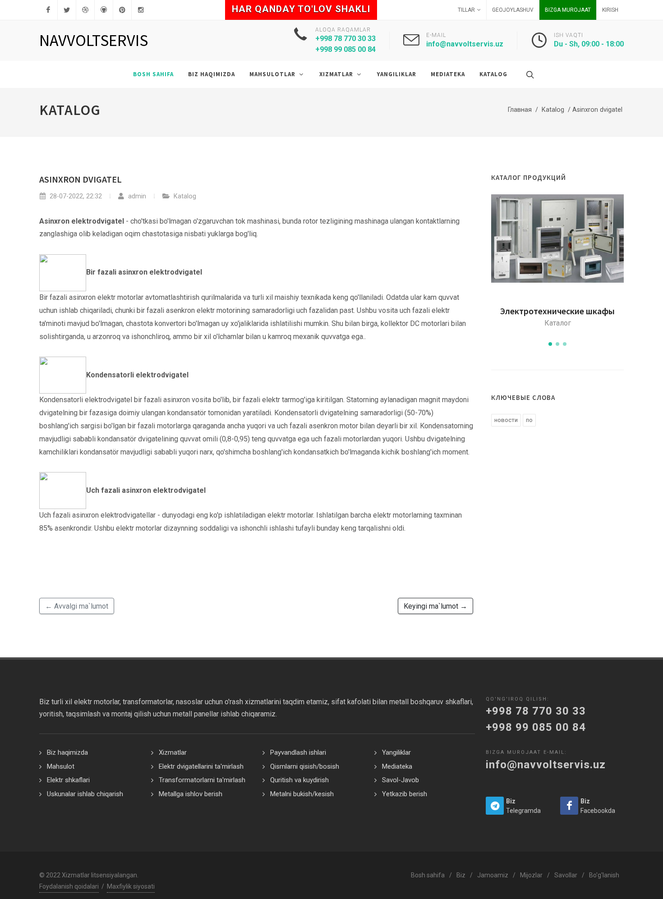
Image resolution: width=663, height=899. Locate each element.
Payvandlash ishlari (298, 752)
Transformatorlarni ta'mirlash (202, 780)
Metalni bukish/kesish (302, 794)
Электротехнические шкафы (557, 310)
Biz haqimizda (67, 752)
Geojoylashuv (513, 10)
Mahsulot (60, 766)
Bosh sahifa (428, 875)
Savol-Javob (400, 780)
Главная (520, 110)
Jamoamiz (492, 875)
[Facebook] (48, 10)
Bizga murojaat (568, 10)
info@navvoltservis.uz (464, 44)
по (529, 420)
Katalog (553, 110)
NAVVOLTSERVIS (93, 40)
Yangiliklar (396, 752)
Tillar (466, 10)
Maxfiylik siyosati (131, 886)
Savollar (565, 875)
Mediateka (397, 766)
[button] (550, 344)
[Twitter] (67, 10)
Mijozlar (531, 875)
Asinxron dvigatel (80, 179)
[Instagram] (141, 10)
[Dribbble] (85, 10)
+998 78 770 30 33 (536, 711)
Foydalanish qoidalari (69, 886)
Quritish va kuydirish (299, 780)
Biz (460, 875)
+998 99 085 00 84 (536, 727)
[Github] (104, 10)
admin (136, 196)
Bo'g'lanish (604, 875)
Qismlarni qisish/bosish (304, 766)
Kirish (610, 10)
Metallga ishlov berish (190, 794)
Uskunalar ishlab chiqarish (85, 794)
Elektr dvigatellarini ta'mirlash (201, 766)
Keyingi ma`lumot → (435, 606)
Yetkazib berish (404, 794)
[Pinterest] (122, 10)
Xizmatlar (173, 752)
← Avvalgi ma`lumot (76, 606)
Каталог (557, 323)
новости (506, 420)
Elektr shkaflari (68, 780)
